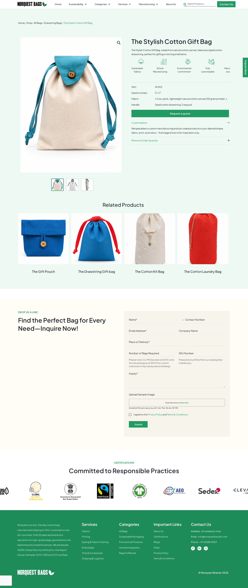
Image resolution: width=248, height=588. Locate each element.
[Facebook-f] (193, 548)
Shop (29, 22)
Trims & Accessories (92, 553)
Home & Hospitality (129, 547)
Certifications (161, 536)
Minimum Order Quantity (144, 140)
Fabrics (86, 531)
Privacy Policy (155, 414)
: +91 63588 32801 (204, 542)
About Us (158, 531)
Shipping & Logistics (93, 558)
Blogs (157, 542)
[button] (78, 4)
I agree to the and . (161, 414)
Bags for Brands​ (127, 553)
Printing (86, 536)
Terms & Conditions (177, 414)
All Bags (38, 22)
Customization (139, 122)
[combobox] (200, 5)
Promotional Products (131, 542)
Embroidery (88, 547)
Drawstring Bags (53, 22)
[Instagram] (206, 548)
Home (21, 22)
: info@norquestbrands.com (209, 536)
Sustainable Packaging (131, 536)
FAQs (157, 547)
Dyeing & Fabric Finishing (95, 542)
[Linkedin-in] (199, 548)
